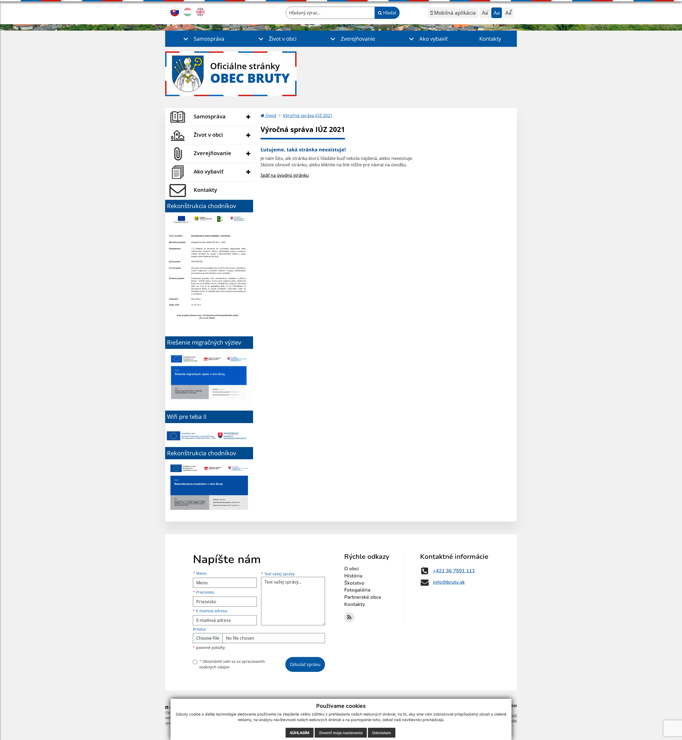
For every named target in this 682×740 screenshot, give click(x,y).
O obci (351, 568)
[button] (202, 39)
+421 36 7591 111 (454, 571)
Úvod (270, 115)
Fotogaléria (357, 590)
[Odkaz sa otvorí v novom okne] (349, 617)
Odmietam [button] (381, 732)
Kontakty (490, 38)
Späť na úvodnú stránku (285, 175)
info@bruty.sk (449, 582)
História (353, 576)
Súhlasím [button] (299, 732)
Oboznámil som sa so (232, 664)
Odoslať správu (305, 664)
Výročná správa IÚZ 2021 (307, 115)
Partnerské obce (362, 597)
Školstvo (354, 583)
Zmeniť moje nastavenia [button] (341, 732)
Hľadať (389, 13)
